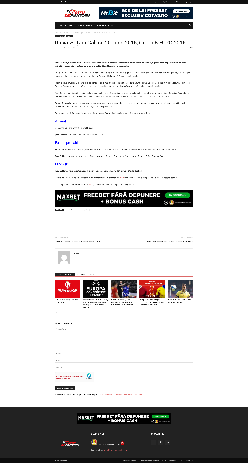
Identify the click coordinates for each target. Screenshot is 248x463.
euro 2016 (68, 210)
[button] (190, 26)
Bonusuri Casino (105, 25)
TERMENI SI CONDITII (185, 461)
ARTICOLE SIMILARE (65, 275)
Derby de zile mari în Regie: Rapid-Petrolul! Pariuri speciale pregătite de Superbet (152, 302)
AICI (122, 177)
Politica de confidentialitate (149, 461)
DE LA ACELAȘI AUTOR (85, 275)
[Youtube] (65, 2)
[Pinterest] (69, 53)
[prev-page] (56, 312)
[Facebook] (57, 2)
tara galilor (84, 210)
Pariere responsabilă (129, 461)
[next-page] (60, 312)
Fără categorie (67, 33)
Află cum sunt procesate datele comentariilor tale (121, 394)
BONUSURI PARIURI (84, 25)
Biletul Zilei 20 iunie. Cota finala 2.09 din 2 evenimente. (170, 241)
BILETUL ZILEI (66, 25)
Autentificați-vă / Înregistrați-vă (182, 2)
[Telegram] (81, 53)
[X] (61, 2)
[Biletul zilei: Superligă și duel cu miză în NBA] (67, 289)
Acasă (57, 33)
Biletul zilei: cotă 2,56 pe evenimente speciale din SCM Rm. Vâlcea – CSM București (122, 302)
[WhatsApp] (75, 53)
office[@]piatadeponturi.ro (115, 450)
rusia (76, 210)
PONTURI (70, 36)
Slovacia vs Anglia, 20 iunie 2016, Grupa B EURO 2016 (77, 241)
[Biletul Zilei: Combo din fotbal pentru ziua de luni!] (180, 289)
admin (63, 48)
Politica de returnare (168, 461)
